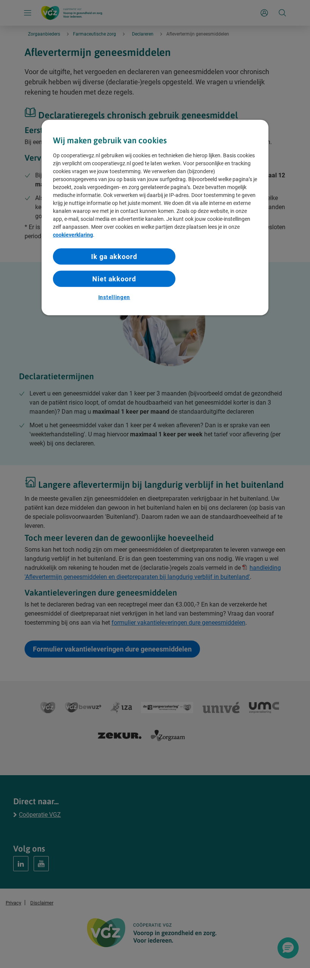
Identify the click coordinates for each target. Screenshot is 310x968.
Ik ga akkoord (114, 256)
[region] (155, 217)
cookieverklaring (73, 234)
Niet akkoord (114, 279)
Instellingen (114, 297)
